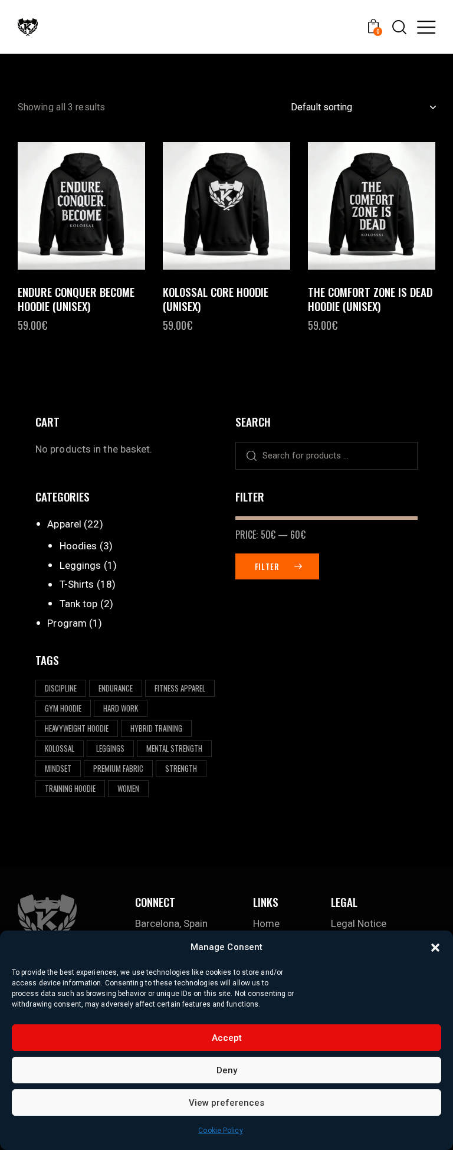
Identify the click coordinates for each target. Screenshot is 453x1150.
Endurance (116, 688)
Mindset (58, 768)
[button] (435, 948)
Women (128, 788)
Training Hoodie (70, 788)
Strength (181, 768)
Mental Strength (174, 748)
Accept (227, 1038)
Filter (267, 566)
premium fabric (118, 768)
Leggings (80, 565)
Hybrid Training (156, 728)
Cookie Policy (220, 1130)
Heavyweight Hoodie (77, 728)
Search (246, 456)
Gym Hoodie (63, 708)
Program (67, 623)
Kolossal (59, 748)
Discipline (61, 688)
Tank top (79, 604)
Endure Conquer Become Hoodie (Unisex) (76, 298)
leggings (110, 748)
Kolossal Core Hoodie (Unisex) (215, 298)
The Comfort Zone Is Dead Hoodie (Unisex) (370, 298)
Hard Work (120, 708)
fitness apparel (180, 688)
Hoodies (78, 546)
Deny (226, 1070)
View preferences (226, 1102)
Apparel (64, 524)
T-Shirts (77, 584)
